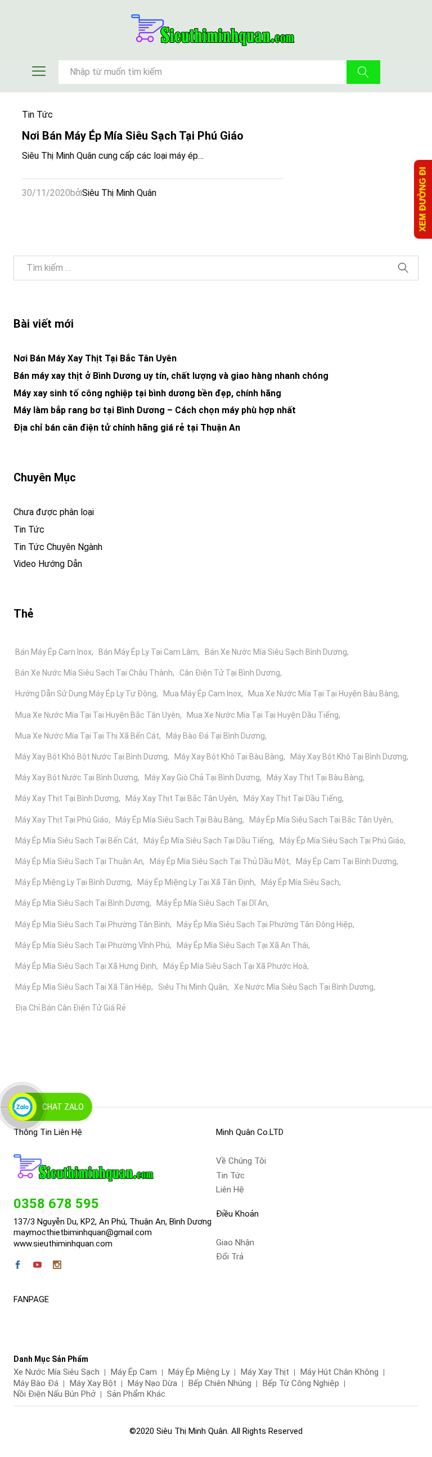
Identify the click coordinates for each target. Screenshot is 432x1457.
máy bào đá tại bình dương (215, 735)
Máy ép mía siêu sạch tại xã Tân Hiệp (83, 986)
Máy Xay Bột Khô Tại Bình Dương (348, 756)
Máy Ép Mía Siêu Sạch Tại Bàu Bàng (178, 819)
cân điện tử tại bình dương (229, 672)
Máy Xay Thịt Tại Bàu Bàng (315, 777)
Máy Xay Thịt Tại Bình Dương (67, 798)
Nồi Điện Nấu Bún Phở (55, 1394)
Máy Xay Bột (93, 1383)
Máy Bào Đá (36, 1383)
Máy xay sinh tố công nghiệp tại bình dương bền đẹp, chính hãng (147, 393)
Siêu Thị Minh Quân (119, 192)
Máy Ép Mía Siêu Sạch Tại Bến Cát (76, 840)
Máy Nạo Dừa (152, 1383)
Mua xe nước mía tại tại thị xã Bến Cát (87, 735)
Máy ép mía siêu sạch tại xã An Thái (242, 945)
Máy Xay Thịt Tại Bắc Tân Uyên (181, 798)
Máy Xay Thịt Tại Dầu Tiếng (293, 798)
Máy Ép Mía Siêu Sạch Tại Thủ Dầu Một (219, 861)
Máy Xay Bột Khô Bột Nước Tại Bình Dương (91, 756)
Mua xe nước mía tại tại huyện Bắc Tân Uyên (97, 714)
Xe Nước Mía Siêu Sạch (57, 1372)
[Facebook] (18, 1266)
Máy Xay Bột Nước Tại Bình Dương (76, 777)
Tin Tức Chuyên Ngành (58, 547)
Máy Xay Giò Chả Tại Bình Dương (202, 777)
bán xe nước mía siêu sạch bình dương (276, 651)
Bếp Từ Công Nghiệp (301, 1383)
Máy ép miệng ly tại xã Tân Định (195, 882)
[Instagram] (57, 1266)
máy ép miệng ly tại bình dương (72, 882)
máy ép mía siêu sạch (300, 882)
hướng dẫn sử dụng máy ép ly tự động (85, 693)
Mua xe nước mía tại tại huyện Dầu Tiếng (263, 714)
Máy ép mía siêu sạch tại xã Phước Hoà (235, 966)
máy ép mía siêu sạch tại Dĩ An (211, 903)
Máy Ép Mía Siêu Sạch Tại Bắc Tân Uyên (320, 819)
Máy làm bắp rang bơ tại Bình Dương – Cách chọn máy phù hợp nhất (155, 410)
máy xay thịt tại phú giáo (62, 819)
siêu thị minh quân (192, 986)
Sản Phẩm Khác (136, 1394)
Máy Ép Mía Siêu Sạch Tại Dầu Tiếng (208, 840)
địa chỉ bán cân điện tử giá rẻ (70, 1007)
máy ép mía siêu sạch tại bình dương (82, 903)
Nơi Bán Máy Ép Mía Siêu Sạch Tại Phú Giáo (133, 135)
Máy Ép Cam (134, 1372)
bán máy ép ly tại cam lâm (148, 651)
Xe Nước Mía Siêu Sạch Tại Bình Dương (304, 986)
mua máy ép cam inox (202, 693)
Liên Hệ (230, 1190)
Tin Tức (37, 114)
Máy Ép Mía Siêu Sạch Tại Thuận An (79, 861)
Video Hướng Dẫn (48, 563)
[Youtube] (37, 1266)
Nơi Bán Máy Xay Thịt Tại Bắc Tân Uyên (95, 358)
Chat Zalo (63, 1106)
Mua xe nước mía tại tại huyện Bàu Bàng (323, 693)
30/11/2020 (46, 192)
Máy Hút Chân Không (339, 1372)
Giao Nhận (235, 1242)
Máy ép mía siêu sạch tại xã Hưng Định (85, 966)
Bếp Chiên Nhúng (219, 1383)
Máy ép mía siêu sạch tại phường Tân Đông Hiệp (265, 924)
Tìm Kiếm (363, 72)
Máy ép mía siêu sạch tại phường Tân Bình (92, 924)
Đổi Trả (230, 1257)
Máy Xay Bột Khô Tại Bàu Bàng (229, 756)
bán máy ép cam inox (53, 651)
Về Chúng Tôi (241, 1161)
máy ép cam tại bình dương (346, 861)
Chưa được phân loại (54, 512)
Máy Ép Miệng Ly (199, 1372)
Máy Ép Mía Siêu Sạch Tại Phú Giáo (342, 840)
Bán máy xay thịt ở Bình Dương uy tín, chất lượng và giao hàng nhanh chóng (171, 375)
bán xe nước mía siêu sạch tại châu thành (94, 672)
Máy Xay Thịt (265, 1372)
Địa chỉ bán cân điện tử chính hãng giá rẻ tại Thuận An (127, 427)
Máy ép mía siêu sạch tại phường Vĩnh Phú (92, 945)
